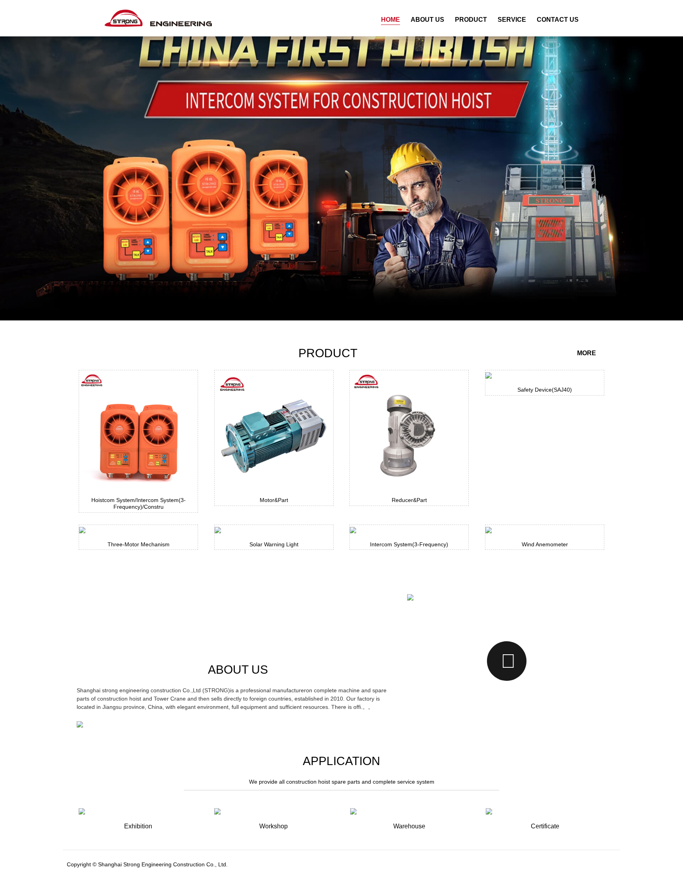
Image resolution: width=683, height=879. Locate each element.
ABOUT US (427, 19)
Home (390, 19)
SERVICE (512, 19)
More (587, 353)
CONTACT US (558, 19)
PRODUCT (471, 19)
